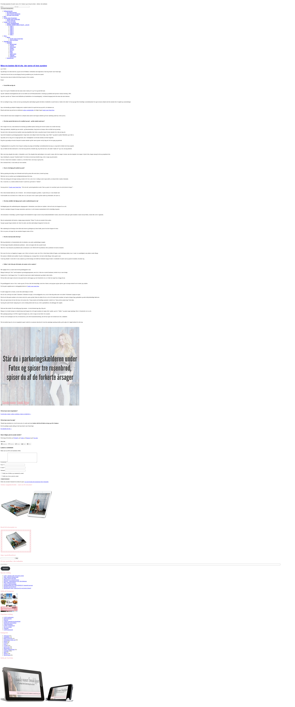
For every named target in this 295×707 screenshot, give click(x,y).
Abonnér (5, 568)
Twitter (22, 438)
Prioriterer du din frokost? (10, 586)
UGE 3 (12, 29)
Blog (5, 16)
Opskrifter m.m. (8, 41)
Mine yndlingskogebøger (10, 582)
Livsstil (5, 645)
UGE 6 (12, 33)
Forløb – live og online (10, 22)
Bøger (8, 37)
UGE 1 (12, 26)
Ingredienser (10, 58)
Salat (5, 652)
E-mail (3, 467)
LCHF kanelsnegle (8, 629)
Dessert (12, 49)
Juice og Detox (14, 40)
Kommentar (4, 462)
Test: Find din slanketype (13, 14)
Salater (12, 48)
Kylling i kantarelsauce (9, 625)
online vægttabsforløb (28, 110)
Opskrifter (9, 43)
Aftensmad (13, 47)
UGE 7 (12, 34)
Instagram (16, 438)
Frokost (12, 45)
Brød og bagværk (8, 638)
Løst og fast (6, 646)
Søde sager (13, 54)
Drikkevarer (13, 56)
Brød (11, 51)
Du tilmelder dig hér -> (6, 428)
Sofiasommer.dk (8, 11)
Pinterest (28, 438)
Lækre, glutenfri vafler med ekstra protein (14, 575)
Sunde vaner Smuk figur (10, 18)
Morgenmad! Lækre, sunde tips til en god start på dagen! (17, 588)
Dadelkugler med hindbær (10, 622)
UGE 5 (12, 31)
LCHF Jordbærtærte (9, 617)
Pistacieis (6, 620)
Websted (3, 470)
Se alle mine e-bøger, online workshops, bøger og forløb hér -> (16, 414)
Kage (11, 52)
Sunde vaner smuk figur (33, 286)
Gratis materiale (11, 20)
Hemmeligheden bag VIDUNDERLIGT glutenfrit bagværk (18, 585)
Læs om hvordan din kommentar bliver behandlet (36, 481)
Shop (5, 36)
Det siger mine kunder (13, 15)
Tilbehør (12, 55)
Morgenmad (13, 44)
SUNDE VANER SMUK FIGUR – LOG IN (18, 25)
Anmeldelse (6, 637)
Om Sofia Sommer (12, 12)
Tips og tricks (7, 655)
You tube (35, 438)
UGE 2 (12, 27)
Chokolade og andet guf (9, 640)
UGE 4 (12, 30)
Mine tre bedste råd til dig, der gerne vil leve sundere (24, 66)
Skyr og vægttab (8, 627)
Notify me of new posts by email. (10, 476)
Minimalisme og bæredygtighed (11, 580)
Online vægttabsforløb (13, 23)
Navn (2, 464)
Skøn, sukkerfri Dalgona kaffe (11, 577)
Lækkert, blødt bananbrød (10, 584)
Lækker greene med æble (10, 578)
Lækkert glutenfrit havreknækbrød (12, 621)
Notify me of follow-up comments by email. (13, 473)
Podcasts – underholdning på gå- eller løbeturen (15, 581)
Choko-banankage (8, 624)
